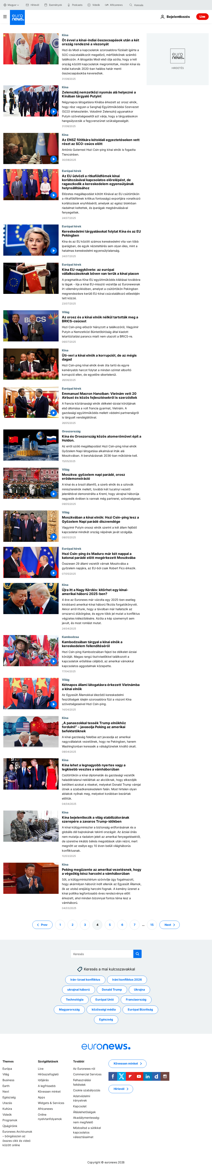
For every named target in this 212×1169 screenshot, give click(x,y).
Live (202, 16)
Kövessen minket (49, 1091)
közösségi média (104, 1009)
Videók (7, 1114)
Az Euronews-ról (84, 1068)
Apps (41, 1097)
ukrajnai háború (78, 989)
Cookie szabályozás (86, 1090)
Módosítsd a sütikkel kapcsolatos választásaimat (87, 1132)
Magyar (12, 4)
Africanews (45, 1108)
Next (168, 924)
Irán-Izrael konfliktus (85, 979)
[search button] (131, 5)
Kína (65, 35)
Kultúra (7, 1108)
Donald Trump (112, 989)
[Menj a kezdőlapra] (17, 17)
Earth (6, 1085)
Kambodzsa (70, 636)
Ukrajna (139, 989)
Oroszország (71, 431)
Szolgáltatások (48, 1061)
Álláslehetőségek (84, 1112)
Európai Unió (104, 999)
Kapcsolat (80, 1106)
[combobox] (152, 5)
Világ (65, 312)
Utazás (7, 1103)
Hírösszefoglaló (48, 1074)
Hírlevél (119, 1088)
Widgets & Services (51, 1103)
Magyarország (69, 1009)
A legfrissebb (47, 1085)
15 (152, 924)
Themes (7, 1061)
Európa (7, 1068)
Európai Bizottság (140, 1009)
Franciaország (136, 999)
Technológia (74, 999)
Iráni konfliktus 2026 (127, 979)
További (78, 1061)
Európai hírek (71, 170)
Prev (44, 924)
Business (8, 1080)
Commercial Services (87, 1074)
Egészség (106, 1019)
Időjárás (43, 1080)
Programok (9, 1120)
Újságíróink (9, 1125)
